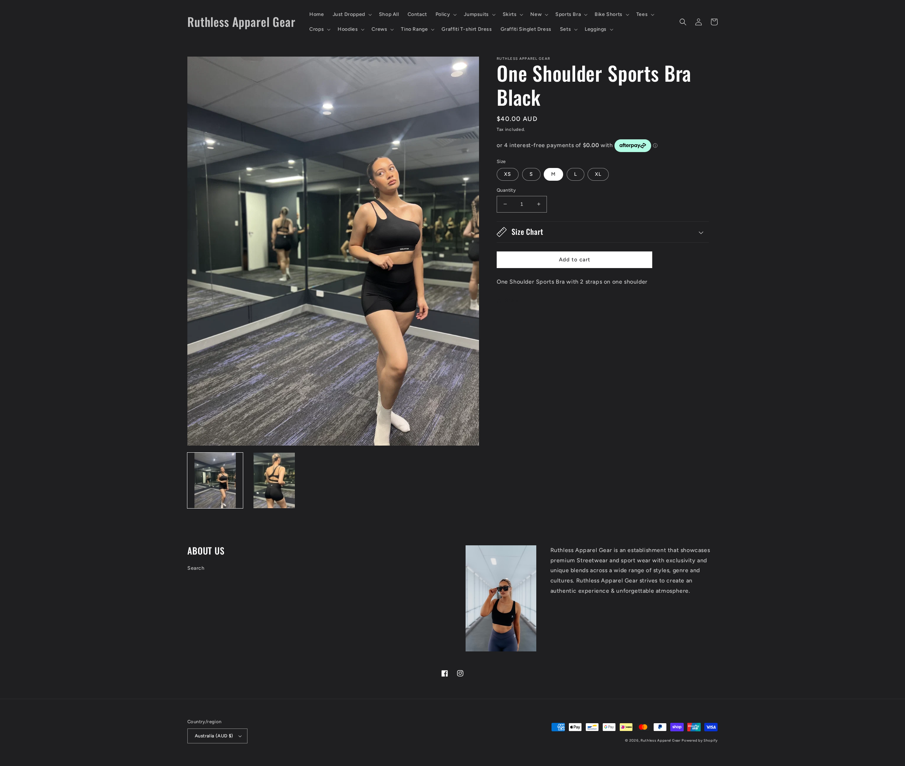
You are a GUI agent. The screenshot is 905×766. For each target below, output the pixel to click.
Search (196, 568)
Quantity (506, 190)
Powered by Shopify (700, 740)
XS (507, 174)
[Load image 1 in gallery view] (215, 480)
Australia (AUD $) (214, 735)
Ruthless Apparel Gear (661, 740)
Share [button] (512, 300)
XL (598, 174)
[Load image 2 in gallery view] (274, 480)
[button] (351, 14)
